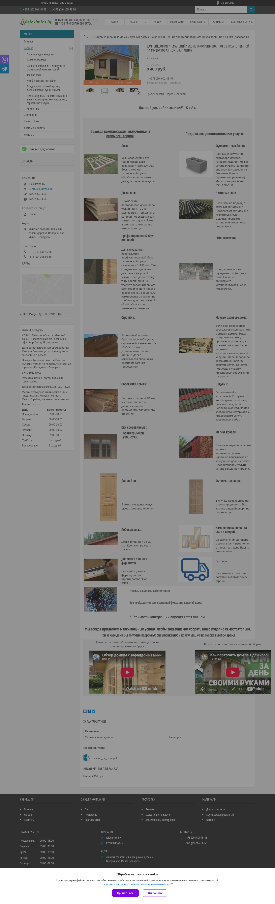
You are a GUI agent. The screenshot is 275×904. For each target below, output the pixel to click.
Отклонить (155, 893)
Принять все (125, 893)
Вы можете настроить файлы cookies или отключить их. (136, 884)
